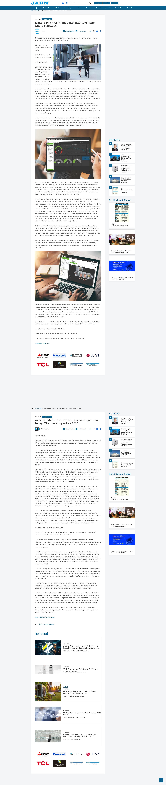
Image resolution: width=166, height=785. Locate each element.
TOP (32, 10)
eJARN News (38, 10)
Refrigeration (43, 624)
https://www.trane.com (42, 343)
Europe (51, 624)
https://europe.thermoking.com (45, 617)
